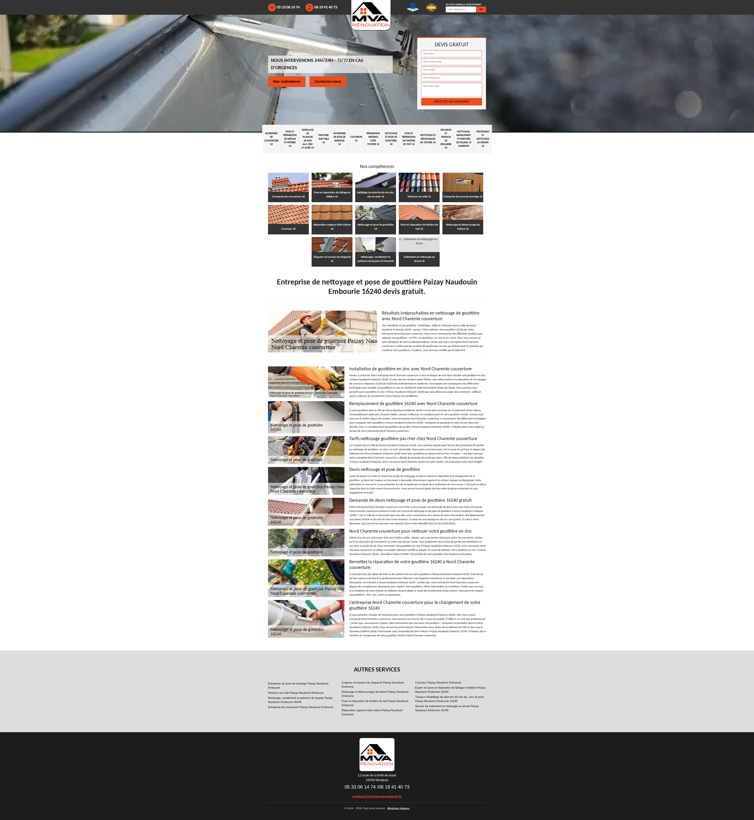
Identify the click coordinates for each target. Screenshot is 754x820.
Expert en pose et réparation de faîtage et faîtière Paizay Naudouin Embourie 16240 (450, 689)
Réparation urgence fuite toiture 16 (373, 139)
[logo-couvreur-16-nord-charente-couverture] (377, 754)
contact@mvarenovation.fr (377, 796)
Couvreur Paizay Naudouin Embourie (438, 682)
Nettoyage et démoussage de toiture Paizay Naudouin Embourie (375, 693)
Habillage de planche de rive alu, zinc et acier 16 (308, 139)
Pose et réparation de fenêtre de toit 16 (408, 139)
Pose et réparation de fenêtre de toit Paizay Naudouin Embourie (375, 703)
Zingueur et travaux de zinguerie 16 (445, 139)
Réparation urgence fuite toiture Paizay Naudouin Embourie (372, 712)
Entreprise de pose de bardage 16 (339, 139)
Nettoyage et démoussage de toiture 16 (428, 139)
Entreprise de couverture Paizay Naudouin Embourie (300, 707)
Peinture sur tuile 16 (323, 139)
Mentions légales (399, 808)
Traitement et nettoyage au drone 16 (483, 138)
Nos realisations (286, 81)
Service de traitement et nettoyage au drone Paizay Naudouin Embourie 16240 (447, 708)
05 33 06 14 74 (288, 7)
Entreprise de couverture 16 (271, 139)
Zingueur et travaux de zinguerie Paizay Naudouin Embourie (373, 684)
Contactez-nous (328, 81)
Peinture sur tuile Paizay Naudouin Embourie (296, 692)
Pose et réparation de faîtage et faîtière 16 (290, 138)
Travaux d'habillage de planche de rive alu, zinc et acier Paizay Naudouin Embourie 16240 (449, 699)
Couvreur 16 (356, 139)
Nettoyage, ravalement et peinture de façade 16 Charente (463, 138)
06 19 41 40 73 (325, 7)
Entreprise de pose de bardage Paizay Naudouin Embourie (298, 685)
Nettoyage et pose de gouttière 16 (391, 139)
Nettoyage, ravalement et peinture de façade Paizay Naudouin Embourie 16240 (300, 700)
